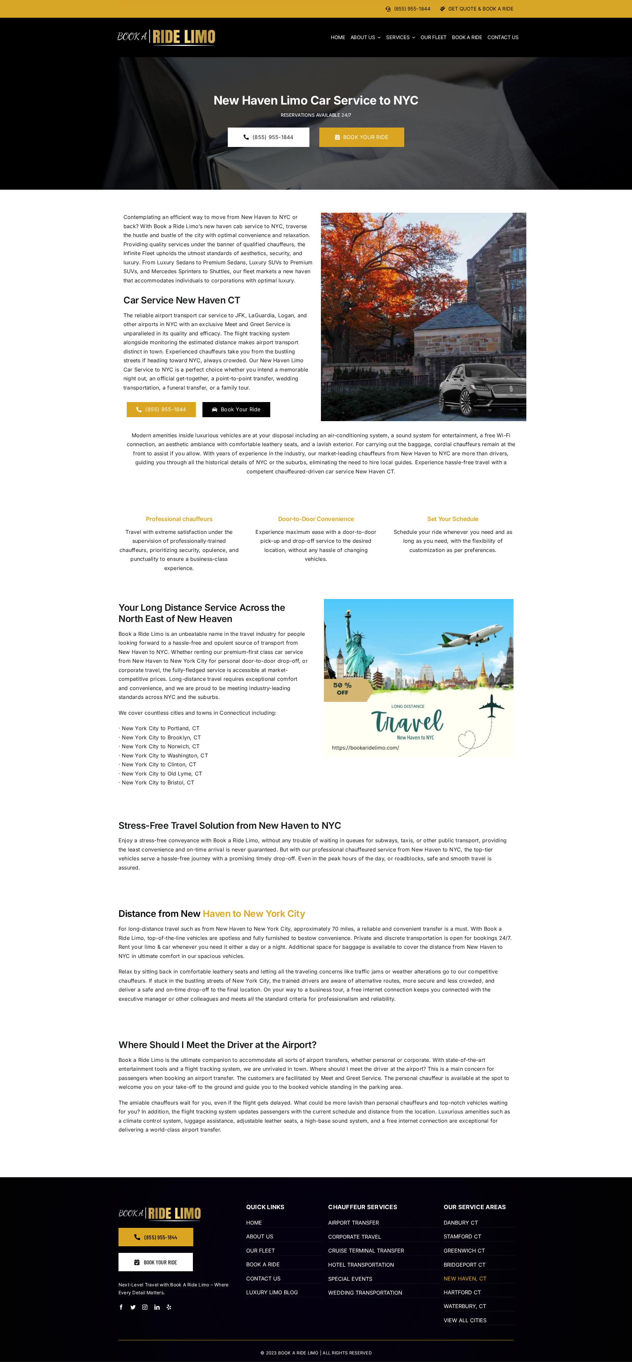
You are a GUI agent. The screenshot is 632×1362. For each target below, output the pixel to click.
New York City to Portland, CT (160, 728)
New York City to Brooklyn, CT (161, 737)
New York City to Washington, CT (165, 755)
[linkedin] (157, 1307)
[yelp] (168, 1307)
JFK (240, 315)
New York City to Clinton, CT (159, 764)
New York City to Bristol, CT (158, 782)
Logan (286, 315)
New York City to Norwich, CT (160, 746)
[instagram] (144, 1307)
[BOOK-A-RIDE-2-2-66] (166, 32)
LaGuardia (262, 315)
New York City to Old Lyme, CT (162, 773)
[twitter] (133, 1307)
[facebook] (121, 1307)
